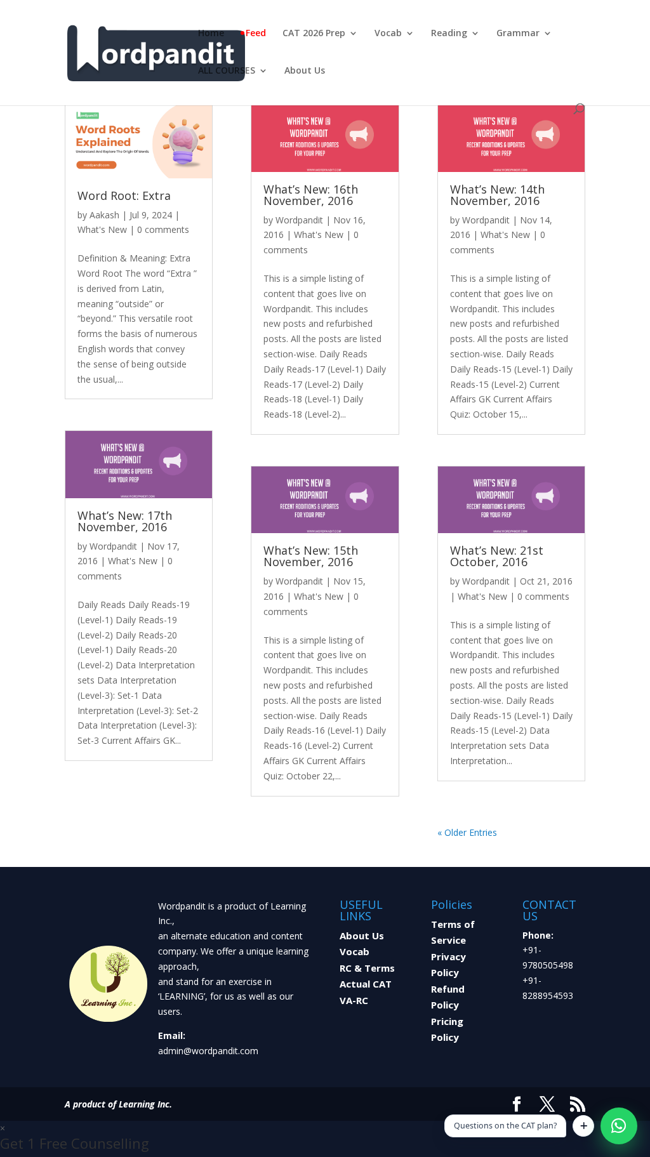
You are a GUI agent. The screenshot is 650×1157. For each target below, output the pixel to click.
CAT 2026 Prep (313, 34)
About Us (304, 71)
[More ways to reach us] (583, 1126)
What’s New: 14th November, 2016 (497, 195)
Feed (256, 34)
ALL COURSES (226, 71)
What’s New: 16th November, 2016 (310, 195)
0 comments (163, 229)
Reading (449, 34)
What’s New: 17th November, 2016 (124, 521)
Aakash (104, 215)
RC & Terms (367, 968)
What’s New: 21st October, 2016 (496, 556)
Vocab (388, 34)
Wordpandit (113, 546)
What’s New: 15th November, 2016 (310, 556)
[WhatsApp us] (618, 1125)
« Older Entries (467, 832)
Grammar (518, 34)
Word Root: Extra (124, 195)
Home (211, 34)
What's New (102, 229)
